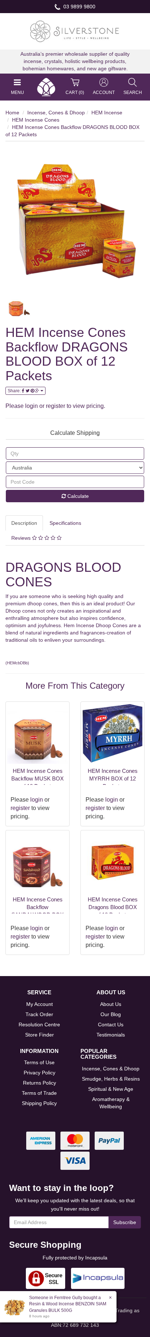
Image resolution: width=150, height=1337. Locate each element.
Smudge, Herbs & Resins (111, 1079)
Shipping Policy (39, 1103)
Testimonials (110, 1035)
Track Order (39, 1014)
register (55, 406)
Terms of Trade (39, 1093)
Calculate (77, 496)
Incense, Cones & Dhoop (56, 112)
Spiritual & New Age (110, 1089)
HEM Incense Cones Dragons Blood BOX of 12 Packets (113, 907)
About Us (110, 1004)
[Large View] (18, 308)
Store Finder (39, 1035)
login (31, 406)
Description (24, 523)
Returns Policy (39, 1083)
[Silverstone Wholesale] (75, 31)
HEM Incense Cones (35, 120)
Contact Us (110, 1024)
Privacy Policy (39, 1073)
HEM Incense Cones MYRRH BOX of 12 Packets (113, 778)
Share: (15, 390)
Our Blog (110, 1014)
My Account (39, 1004)
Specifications (65, 523)
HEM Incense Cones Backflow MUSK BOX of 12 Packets (37, 778)
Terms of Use (39, 1062)
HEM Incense (106, 112)
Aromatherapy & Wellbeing (111, 1102)
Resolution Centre (39, 1024)
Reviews (21, 538)
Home (12, 112)
